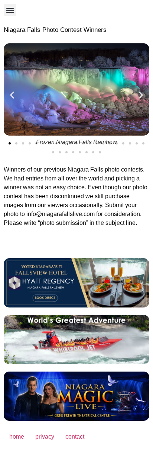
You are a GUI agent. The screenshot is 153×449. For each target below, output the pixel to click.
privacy (44, 436)
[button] (10, 10)
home (16, 436)
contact (74, 436)
